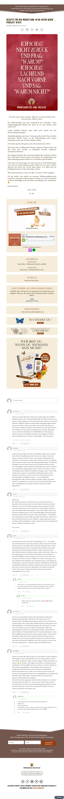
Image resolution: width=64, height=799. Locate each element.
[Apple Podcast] (30, 250)
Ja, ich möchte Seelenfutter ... (49, 743)
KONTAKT (17, 786)
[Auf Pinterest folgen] (36, 781)
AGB (31, 788)
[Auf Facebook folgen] (27, 781)
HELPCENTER (11, 786)
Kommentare (22, 25)
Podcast (46, 178)
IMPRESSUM (44, 786)
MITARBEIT (28, 786)
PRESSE (23, 786)
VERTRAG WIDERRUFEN (38, 788)
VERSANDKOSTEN (24, 788)
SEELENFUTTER (32, 301)
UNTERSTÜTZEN (36, 786)
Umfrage (33, 136)
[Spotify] (34, 250)
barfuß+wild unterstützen (32, 773)
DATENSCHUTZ (52, 786)
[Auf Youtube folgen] (32, 781)
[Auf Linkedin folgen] (41, 781)
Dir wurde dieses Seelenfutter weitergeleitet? (32, 6)
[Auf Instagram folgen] (22, 781)
